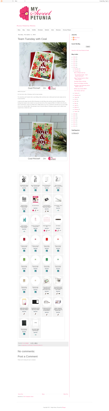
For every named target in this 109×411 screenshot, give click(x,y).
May (75, 103)
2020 (74, 114)
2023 (74, 63)
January (76, 111)
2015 (74, 124)
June (75, 101)
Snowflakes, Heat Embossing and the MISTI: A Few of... (82, 86)
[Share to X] (34, 343)
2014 (74, 126)
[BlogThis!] (32, 343)
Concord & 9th (35, 345)
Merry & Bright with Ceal (79, 72)
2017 (74, 120)
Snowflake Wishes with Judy (80, 81)
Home (19, 30)
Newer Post (20, 394)
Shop (24, 30)
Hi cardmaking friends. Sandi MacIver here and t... (81, 75)
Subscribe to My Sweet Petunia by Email (80, 50)
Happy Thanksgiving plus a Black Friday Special (81, 78)
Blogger (64, 407)
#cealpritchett (24, 345)
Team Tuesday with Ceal (79, 90)
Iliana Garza (76, 37)
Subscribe (47, 30)
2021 (74, 67)
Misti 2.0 (40, 345)
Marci (75, 39)
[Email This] (31, 343)
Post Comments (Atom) (28, 396)
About (52, 30)
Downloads (40, 30)
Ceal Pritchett (30, 345)
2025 (74, 59)
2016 (74, 122)
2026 (74, 57)
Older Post (65, 394)
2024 (74, 61)
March (75, 107)
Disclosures (58, 30)
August (76, 97)
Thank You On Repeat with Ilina (81, 83)
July (75, 99)
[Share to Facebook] (35, 343)
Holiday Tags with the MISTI (80, 88)
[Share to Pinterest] (37, 343)
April (75, 105)
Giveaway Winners (67, 30)
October (76, 93)
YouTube (34, 30)
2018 (74, 118)
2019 (74, 116)
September (76, 95)
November (76, 71)
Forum (28, 30)
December (76, 69)
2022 (74, 65)
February (76, 109)
